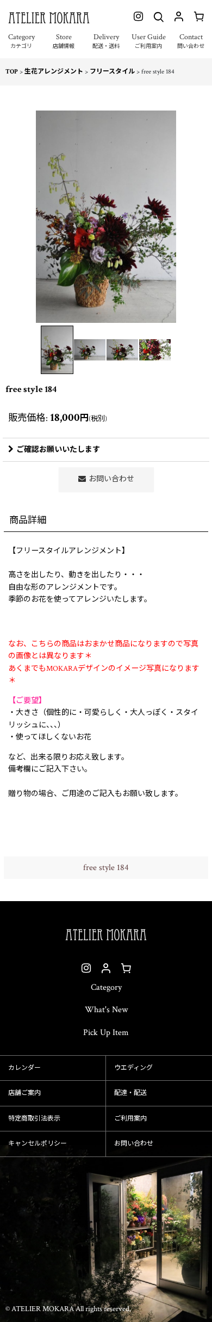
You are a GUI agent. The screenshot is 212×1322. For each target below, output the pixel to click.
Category (106, 987)
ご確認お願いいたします (58, 450)
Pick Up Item (106, 1032)
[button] (21, 46)
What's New (106, 1009)
